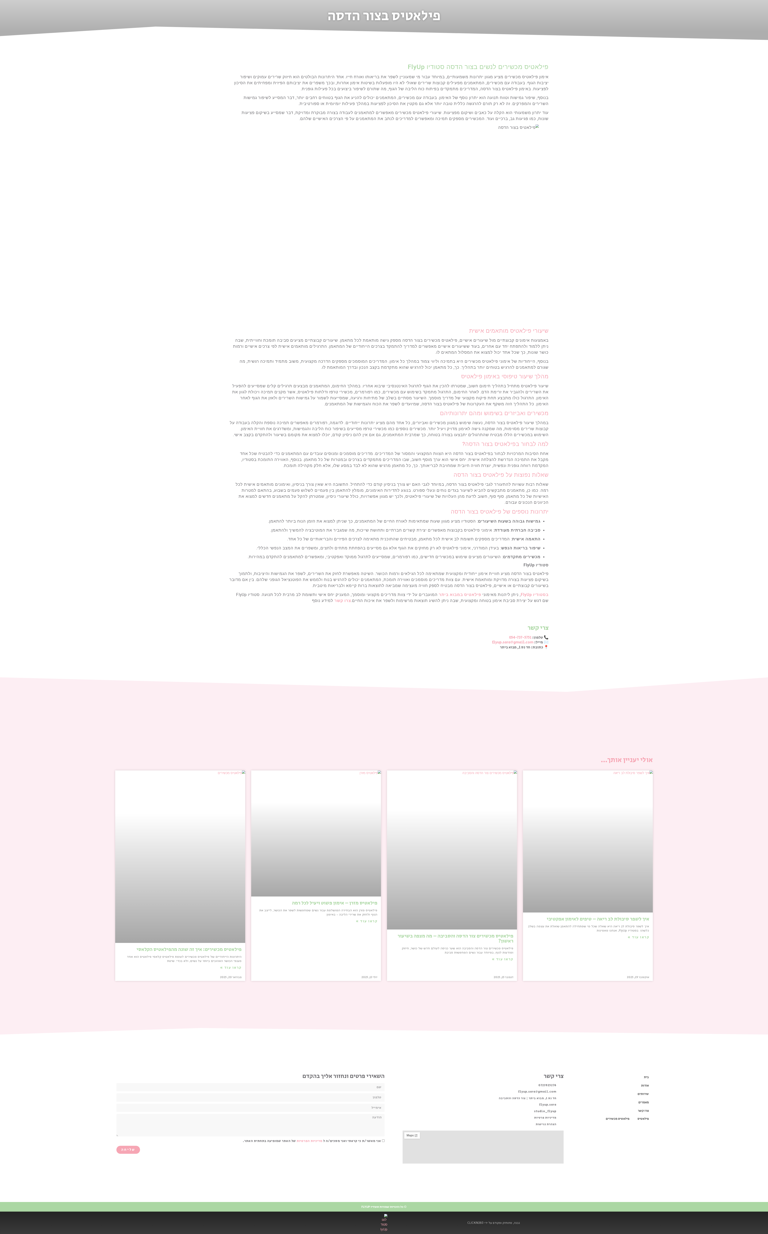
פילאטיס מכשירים (617, 1119)
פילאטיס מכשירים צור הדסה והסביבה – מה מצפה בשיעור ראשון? (455, 938)
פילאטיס (643, 1119)
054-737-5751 (520, 637)
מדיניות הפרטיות (309, 1141)
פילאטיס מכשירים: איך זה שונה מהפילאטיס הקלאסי (189, 949)
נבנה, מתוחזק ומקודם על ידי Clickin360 (493, 1223)
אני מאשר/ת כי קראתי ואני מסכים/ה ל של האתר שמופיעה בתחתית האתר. (312, 1141)
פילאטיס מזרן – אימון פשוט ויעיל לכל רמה (334, 903)
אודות (645, 1085)
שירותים (643, 1094)
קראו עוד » (638, 937)
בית (646, 1077)
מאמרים (643, 1102)
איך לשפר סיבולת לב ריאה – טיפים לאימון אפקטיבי (598, 919)
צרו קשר (643, 1111)
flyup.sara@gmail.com (512, 642)
